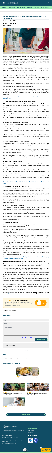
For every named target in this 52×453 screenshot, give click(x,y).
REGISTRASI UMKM (47, 450)
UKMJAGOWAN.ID (32, 431)
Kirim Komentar (41, 339)
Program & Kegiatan (45, 7)
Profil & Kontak (47, 10)
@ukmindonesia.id (12, 293)
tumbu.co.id (30, 432)
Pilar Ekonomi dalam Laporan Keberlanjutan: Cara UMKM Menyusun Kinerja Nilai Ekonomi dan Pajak (27, 378)
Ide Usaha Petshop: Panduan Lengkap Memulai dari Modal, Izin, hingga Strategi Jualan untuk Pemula (37, 394)
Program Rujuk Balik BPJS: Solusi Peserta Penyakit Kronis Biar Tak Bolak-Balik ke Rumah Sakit (12, 408)
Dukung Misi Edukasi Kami (19, 300)
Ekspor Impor (36, 7)
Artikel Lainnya (26, 414)
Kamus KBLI (28, 10)
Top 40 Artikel (5, 10)
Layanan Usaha (37, 10)
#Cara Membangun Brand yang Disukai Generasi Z (16, 358)
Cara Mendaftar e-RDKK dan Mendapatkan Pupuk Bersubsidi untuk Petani (12, 394)
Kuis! (21, 10)
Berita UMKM (4, 7)
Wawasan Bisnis (12, 7)
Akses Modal (29, 7)
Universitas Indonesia (8, 435)
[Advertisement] (9, 374)
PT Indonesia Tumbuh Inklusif (8, 438)
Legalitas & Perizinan (21, 7)
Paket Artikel (14, 10)
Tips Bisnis (15, 14)
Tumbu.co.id (28, 450)
